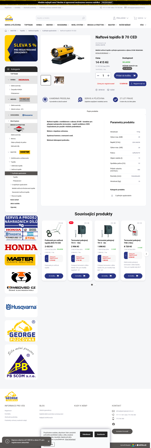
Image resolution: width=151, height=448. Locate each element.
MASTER (13, 152)
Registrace (8, 7)
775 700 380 (120, 418)
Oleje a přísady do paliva (18, 142)
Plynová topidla (16, 196)
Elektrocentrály (16, 86)
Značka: (100, 45)
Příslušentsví (15, 93)
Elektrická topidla (17, 166)
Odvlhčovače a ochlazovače (20, 158)
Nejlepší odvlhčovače (46, 417)
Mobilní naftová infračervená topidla (23, 188)
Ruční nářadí (14, 200)
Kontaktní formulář (122, 431)
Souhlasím (101, 434)
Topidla (13, 162)
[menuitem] (13, 25)
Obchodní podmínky (30, 7)
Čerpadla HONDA (16, 89)
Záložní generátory (45, 410)
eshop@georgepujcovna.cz (124, 411)
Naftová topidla (16, 169)
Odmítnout (86, 434)
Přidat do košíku (123, 75)
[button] (91, 285)
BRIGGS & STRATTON (17, 125)
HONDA (12, 80)
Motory (13, 138)
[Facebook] (113, 423)
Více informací (70, 439)
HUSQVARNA (14, 115)
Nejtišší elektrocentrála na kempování (51, 414)
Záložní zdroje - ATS (17, 109)
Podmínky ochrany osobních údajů (50, 7)
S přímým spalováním (19, 173)
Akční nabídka (15, 203)
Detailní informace (102, 53)
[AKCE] (80, 230)
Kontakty (17, 7)
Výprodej (13, 207)
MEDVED (13, 99)
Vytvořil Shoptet (125, 445)
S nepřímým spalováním (19, 184)
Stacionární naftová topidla (20, 192)
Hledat (83, 18)
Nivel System (14, 121)
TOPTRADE (14, 74)
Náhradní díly (15, 146)
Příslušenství (17, 181)
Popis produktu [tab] (92, 111)
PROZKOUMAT (107, 2)
